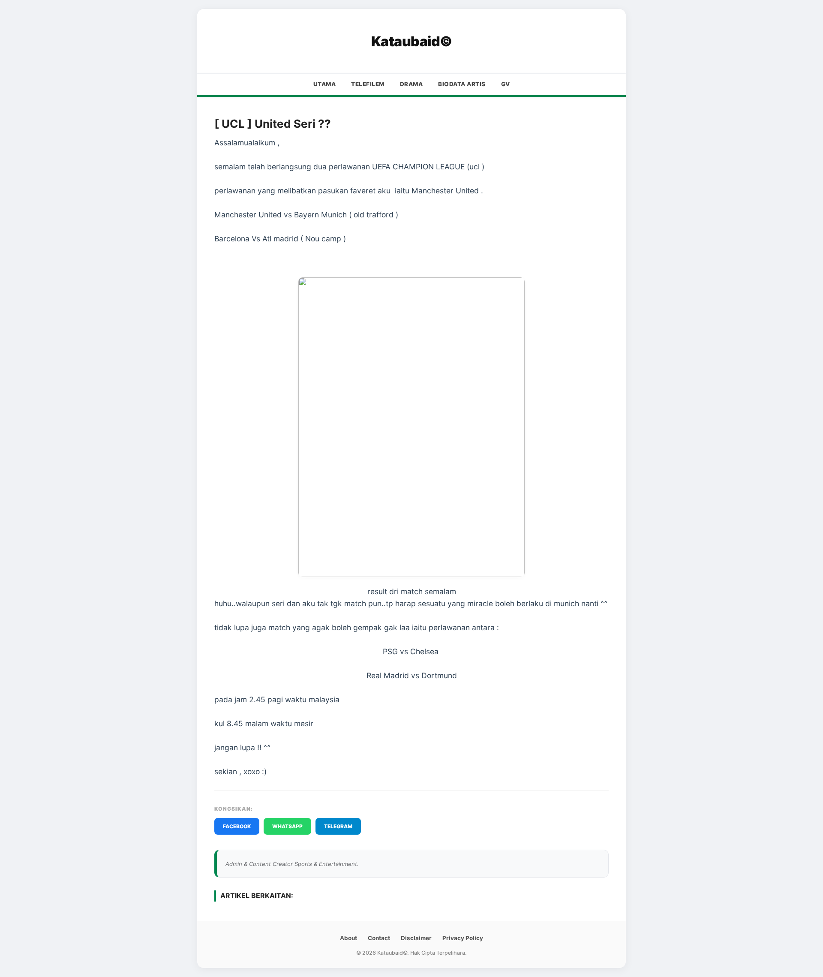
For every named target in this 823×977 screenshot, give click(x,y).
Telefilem (367, 84)
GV (505, 84)
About (348, 938)
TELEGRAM (338, 826)
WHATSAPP (287, 826)
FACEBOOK (237, 826)
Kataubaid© (411, 41)
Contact (379, 938)
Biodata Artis (462, 84)
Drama (411, 84)
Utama (324, 84)
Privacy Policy (462, 938)
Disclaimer (416, 938)
